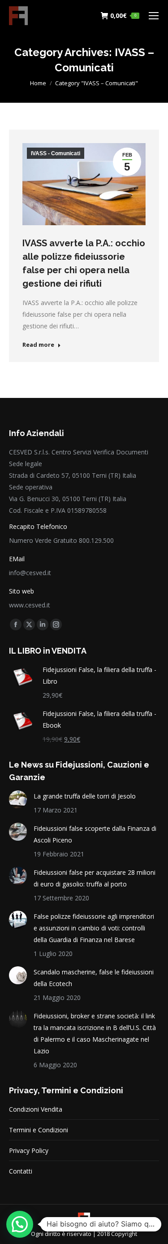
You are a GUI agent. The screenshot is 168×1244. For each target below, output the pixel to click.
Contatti (20, 1171)
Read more (38, 345)
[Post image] (18, 799)
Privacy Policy (28, 1150)
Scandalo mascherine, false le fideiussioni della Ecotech (94, 978)
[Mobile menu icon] (153, 15)
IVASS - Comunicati (55, 153)
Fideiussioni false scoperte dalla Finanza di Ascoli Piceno (95, 834)
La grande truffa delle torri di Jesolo (85, 796)
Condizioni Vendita (35, 1109)
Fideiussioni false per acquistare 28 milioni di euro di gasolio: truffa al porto (94, 878)
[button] (19, 1224)
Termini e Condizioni (38, 1130)
